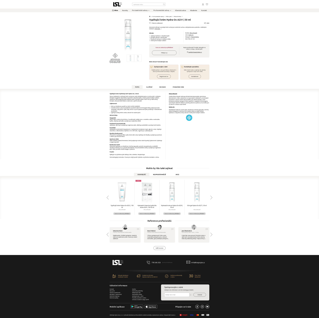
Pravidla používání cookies (139, 298)
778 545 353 (156, 262)
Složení (149, 87)
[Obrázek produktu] (130, 61)
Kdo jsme (112, 291)
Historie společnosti (115, 292)
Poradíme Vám (178, 87)
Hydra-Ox (190, 35)
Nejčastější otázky (137, 294)
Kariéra (134, 289)
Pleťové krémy (177, 16)
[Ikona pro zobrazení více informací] (190, 295)
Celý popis (157, 29)
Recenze (162, 87)
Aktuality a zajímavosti (116, 294)
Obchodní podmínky (137, 291)
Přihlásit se (164, 53)
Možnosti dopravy (114, 296)
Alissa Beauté (193, 33)
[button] (156, 23)
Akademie (193, 10)
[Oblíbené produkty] (207, 4)
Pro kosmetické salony (158, 16)
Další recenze (159, 248)
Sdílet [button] (207, 23)
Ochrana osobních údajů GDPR (140, 299)
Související (141, 174)
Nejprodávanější (159, 174)
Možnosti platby (114, 298)
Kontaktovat (194, 76)
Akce (116, 10)
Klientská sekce (180, 10)
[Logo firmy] (118, 4)
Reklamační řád (136, 292)
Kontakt (204, 10)
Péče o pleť (169, 16)
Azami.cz (173, 315)
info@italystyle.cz (198, 262)
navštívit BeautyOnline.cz (195, 52)
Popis (137, 87)
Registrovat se (164, 76)
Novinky (125, 10)
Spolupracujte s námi (137, 296)
